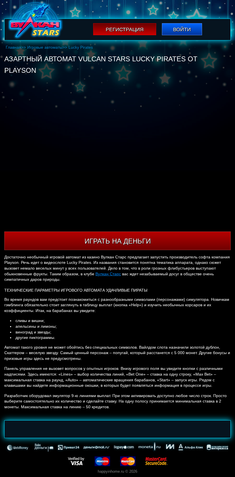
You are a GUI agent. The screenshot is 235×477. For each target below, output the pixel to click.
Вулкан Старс (108, 274)
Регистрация (125, 29)
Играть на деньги (118, 241)
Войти (182, 29)
